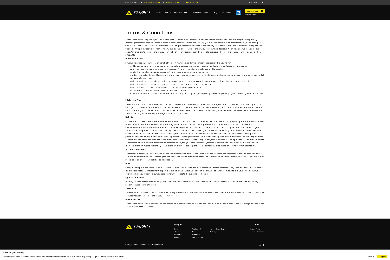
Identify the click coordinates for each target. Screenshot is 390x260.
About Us (167, 12)
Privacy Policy (255, 229)
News (206, 12)
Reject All (371, 257)
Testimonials (197, 12)
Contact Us (226, 12)
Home (158, 12)
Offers (186, 12)
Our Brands (177, 12)
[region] (195, 255)
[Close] (388, 251)
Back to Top (256, 245)
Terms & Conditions (257, 232)
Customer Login (198, 238)
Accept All (382, 257)
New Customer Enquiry (218, 229)
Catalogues (215, 12)
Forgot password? (250, 14)
